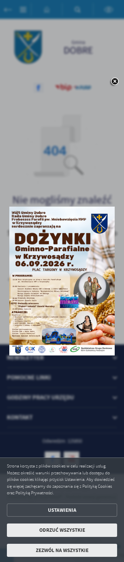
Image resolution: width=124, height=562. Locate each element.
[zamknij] (115, 82)
